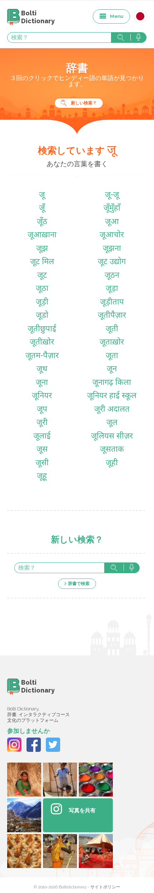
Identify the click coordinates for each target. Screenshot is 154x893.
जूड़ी (42, 302)
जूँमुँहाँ (112, 208)
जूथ (42, 369)
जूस (42, 450)
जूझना (112, 249)
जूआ (112, 222)
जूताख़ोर (112, 342)
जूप (42, 410)
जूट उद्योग (112, 262)
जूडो (42, 316)
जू (42, 195)
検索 (120, 37)
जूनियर (42, 396)
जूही (112, 463)
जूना (42, 383)
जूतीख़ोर (42, 342)
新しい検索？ (84, 102)
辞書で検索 (79, 583)
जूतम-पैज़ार (42, 356)
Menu (117, 16)
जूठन (112, 276)
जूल (111, 423)
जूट (42, 276)
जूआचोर (112, 235)
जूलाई (41, 436)
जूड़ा (112, 289)
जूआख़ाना (42, 235)
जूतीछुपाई (42, 329)
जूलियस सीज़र (112, 436)
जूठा (42, 289)
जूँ (42, 208)
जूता (112, 356)
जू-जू (112, 195)
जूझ (42, 249)
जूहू (42, 476)
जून (112, 369)
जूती (112, 329)
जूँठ (42, 222)
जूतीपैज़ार (112, 316)
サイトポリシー (105, 886)
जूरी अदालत (112, 410)
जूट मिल (42, 262)
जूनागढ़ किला (111, 383)
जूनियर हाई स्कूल (111, 396)
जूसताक (112, 450)
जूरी (42, 423)
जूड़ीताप (112, 302)
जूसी (42, 463)
